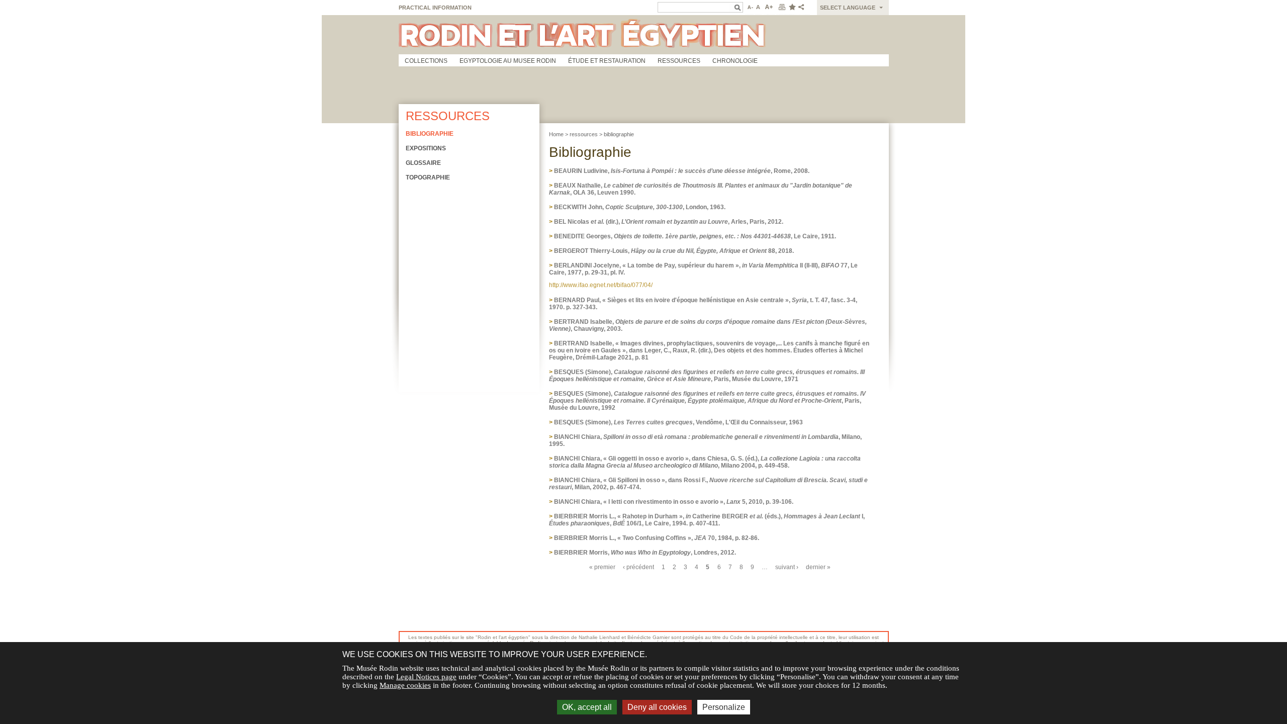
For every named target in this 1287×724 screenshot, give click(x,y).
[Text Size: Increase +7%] (769, 7)
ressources (584, 134)
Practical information (435, 8)
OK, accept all (587, 707)
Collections (426, 60)
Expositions (426, 148)
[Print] (781, 7)
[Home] (644, 34)
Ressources (679, 60)
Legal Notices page (426, 677)
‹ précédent (638, 567)
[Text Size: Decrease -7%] (749, 7)
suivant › (786, 567)
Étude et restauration (607, 60)
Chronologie (735, 60)
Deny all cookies (657, 707)
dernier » (818, 567)
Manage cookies (405, 685)
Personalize (723, 707)
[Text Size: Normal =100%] (758, 7)
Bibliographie (429, 133)
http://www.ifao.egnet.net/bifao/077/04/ (601, 285)
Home (556, 134)
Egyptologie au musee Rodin (507, 60)
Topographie (428, 177)
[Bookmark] (791, 7)
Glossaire (423, 162)
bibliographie (619, 134)
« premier (602, 567)
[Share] (803, 7)
